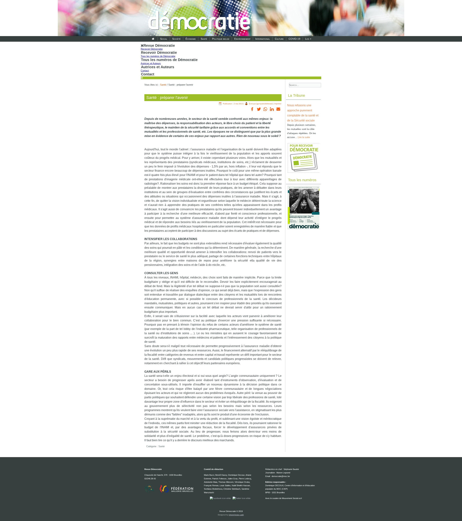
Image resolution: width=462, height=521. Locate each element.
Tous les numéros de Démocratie (158, 56)
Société (176, 38)
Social (163, 38)
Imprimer (277, 104)
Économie (191, 38)
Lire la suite (304, 137)
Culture (279, 38)
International (262, 38)
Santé (204, 38)
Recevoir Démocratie (152, 49)
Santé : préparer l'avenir (167, 97)
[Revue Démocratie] (198, 18)
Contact (145, 70)
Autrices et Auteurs (151, 63)
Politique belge (220, 38)
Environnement (242, 38)
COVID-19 (294, 38)
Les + (308, 38)
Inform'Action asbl (236, 515)
